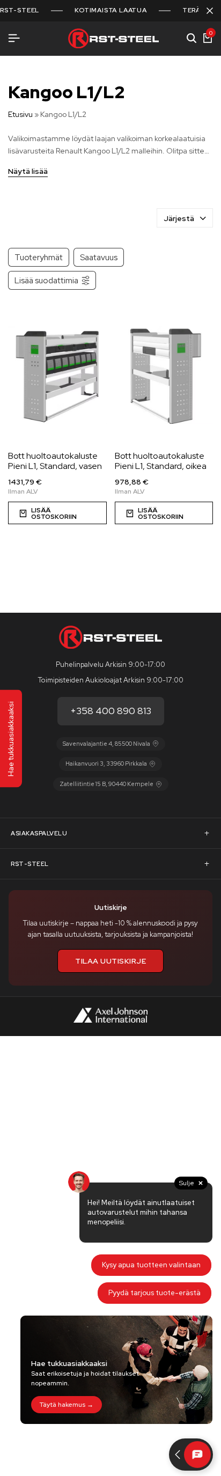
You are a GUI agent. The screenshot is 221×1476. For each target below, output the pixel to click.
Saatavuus (98, 257)
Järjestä (179, 218)
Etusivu (20, 114)
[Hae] (191, 38)
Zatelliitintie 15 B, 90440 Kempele (106, 784)
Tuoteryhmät (38, 257)
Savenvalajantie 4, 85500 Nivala (106, 743)
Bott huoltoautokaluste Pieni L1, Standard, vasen (55, 461)
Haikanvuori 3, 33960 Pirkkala (106, 763)
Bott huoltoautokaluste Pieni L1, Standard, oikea (161, 461)
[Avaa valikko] (14, 38)
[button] (57, 513)
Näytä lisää (28, 171)
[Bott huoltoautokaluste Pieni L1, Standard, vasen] (57, 374)
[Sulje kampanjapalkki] (209, 10)
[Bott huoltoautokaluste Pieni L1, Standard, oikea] (164, 374)
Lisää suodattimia (46, 280)
